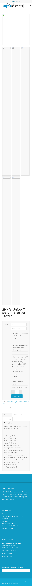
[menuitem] (21, 5)
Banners (5, 519)
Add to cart (17, 396)
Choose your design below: (18, 383)
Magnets (5, 521)
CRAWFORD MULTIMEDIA (14, 583)
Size (7, 328)
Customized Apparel (9, 523)
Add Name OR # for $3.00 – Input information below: (20, 347)
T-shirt (12, 407)
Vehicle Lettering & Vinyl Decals (12, 516)
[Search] (21, 5)
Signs (4, 514)
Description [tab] (7, 415)
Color (7, 324)
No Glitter (15, 376)
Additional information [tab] (20, 415)
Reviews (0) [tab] (7, 419)
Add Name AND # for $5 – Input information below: (20, 336)
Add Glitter (17, 371)
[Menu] (25, 5)
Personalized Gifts (8, 528)
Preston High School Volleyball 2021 (15, 402)
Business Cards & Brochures (11, 526)
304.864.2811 (17, 1)
